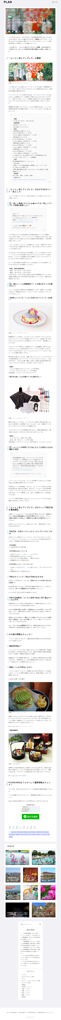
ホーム (8, 10)
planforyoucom (35, 809)
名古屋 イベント (27, 987)
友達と (26, 834)
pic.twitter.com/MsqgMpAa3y (23, 222)
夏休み (33, 834)
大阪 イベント (26, 989)
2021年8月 (12, 834)
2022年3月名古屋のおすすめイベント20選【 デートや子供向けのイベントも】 (30, 957)
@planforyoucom (34, 807)
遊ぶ (48, 834)
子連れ (38, 834)
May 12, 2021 (36, 473)
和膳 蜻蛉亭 (16, 764)
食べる (10, 836)
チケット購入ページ (25, 554)
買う (45, 834)
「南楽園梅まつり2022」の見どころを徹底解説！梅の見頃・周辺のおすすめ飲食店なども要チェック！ (30, 943)
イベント (24, 974)
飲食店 (24, 997)
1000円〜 (19, 832)
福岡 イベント (26, 995)
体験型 (13, 10)
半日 (22, 834)
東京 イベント (26, 993)
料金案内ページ (26, 157)
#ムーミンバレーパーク (28, 468)
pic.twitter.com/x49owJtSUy (22, 470)
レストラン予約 (26, 982)
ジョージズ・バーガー (19, 712)
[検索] (40, 924)
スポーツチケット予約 (28, 976)
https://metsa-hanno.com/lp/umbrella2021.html (29, 179)
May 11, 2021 (31, 228)
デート (24, 978)
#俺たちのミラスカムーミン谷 (29, 220)
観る (42, 834)
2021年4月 (26, 832)
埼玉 (30, 834)
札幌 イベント (26, 991)
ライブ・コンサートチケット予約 (31, 980)
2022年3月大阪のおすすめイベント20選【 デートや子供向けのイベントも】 (30, 963)
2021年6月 (39, 832)
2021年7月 (45, 832)
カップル (18, 834)
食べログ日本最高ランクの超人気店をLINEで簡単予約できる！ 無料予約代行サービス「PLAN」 (30, 1012)
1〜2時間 (13, 832)
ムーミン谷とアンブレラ (20, 83)
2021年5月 (32, 832)
